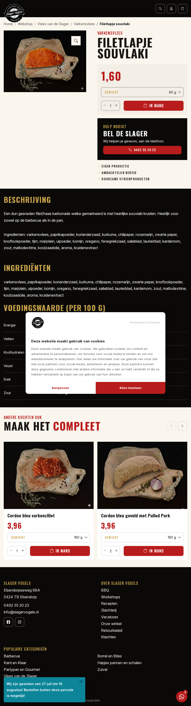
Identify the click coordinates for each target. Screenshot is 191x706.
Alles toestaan (130, 388)
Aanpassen (60, 388)
